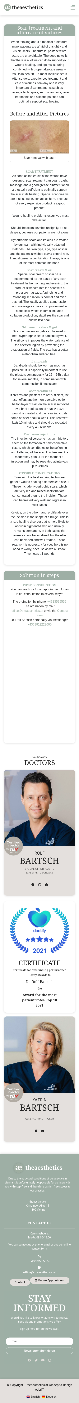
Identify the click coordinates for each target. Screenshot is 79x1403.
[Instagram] (39, 884)
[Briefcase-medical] (46, 884)
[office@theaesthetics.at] (39, 1267)
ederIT (39, 1389)
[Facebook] (32, 884)
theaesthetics (27, 7)
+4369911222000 (40, 624)
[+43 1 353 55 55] (39, 1256)
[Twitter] (36, 1360)
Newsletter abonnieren (39, 1350)
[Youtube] (42, 1360)
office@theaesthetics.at (27, 610)
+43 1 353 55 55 (39, 1261)
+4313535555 (56, 601)
